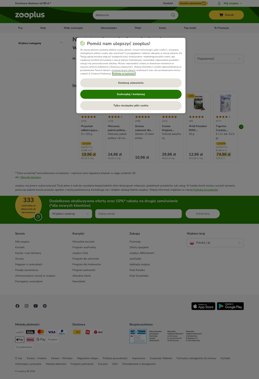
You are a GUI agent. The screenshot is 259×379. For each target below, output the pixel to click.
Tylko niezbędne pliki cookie (130, 105)
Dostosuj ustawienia (131, 83)
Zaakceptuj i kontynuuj (131, 94)
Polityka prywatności (124, 73)
